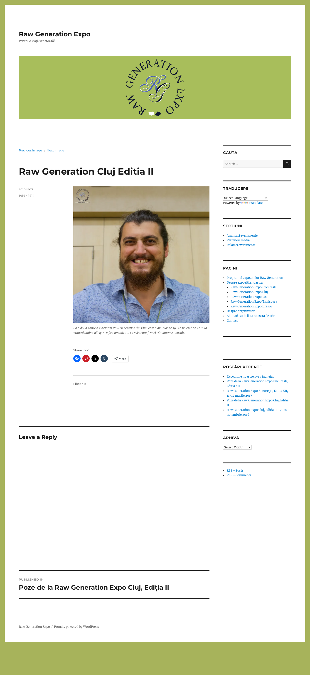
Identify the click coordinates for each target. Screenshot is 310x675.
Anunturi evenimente (242, 235)
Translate (256, 203)
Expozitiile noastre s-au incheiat (250, 376)
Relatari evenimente (241, 245)
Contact (232, 321)
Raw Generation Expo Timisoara (254, 302)
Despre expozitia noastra (245, 282)
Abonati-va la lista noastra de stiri (251, 316)
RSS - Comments (239, 475)
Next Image (55, 150)
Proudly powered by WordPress (76, 627)
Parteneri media (238, 240)
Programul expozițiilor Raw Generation (255, 278)
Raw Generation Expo (54, 34)
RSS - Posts (235, 470)
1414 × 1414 (26, 195)
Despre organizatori (241, 311)
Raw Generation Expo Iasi (249, 297)
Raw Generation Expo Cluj (249, 292)
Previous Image (30, 150)
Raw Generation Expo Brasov (251, 306)
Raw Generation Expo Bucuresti (253, 287)
